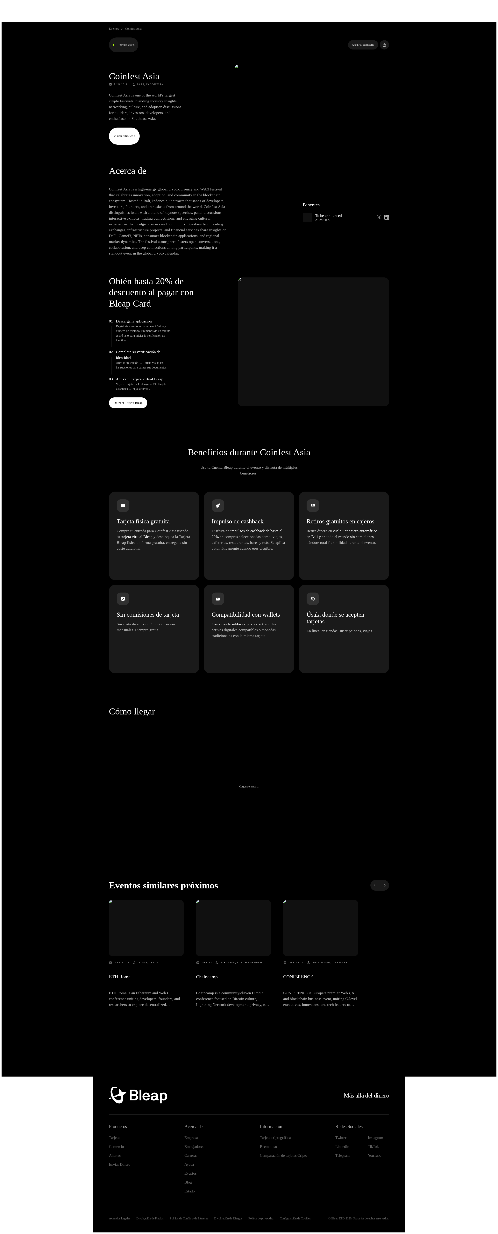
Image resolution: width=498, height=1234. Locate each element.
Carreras (190, 1155)
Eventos (114, 28)
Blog (188, 1182)
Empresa (191, 1137)
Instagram (375, 1137)
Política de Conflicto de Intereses (189, 1218)
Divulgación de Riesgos (228, 1218)
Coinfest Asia (133, 28)
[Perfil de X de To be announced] (379, 217)
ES (460, 5)
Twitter (340, 1137)
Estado (189, 1191)
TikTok (373, 1146)
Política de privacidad (261, 1218)
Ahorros (115, 1155)
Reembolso (268, 1146)
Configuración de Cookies (295, 1218)
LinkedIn (342, 1146)
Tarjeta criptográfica (275, 1137)
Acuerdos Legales (119, 1218)
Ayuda (189, 1164)
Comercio (116, 1146)
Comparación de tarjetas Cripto (283, 1155)
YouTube (374, 1155)
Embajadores (194, 1146)
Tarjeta (114, 1137)
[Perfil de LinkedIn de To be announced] (386, 217)
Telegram (342, 1155)
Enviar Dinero (119, 1164)
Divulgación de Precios (150, 1218)
